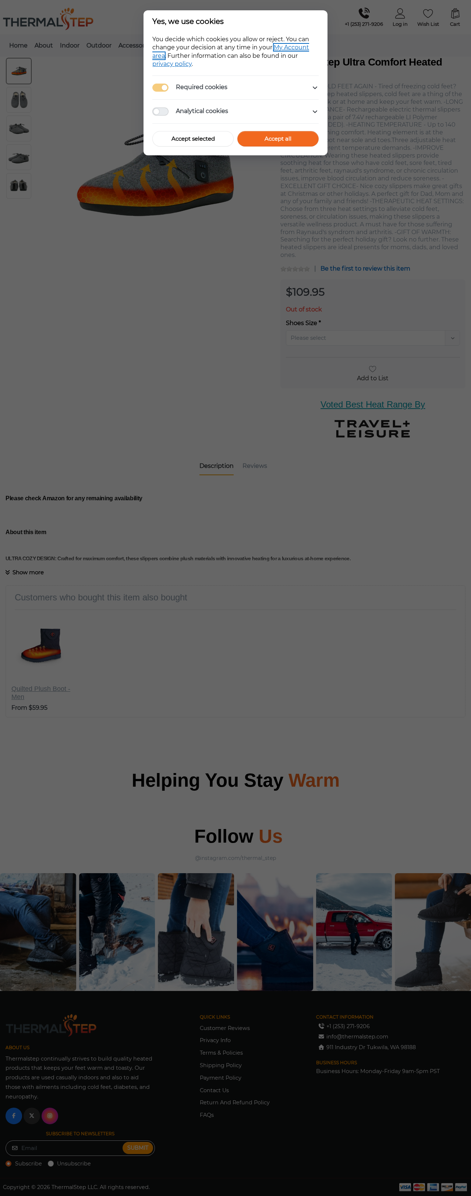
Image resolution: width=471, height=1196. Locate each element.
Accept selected (193, 138)
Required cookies (201, 87)
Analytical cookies (202, 110)
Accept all (278, 138)
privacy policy (172, 63)
